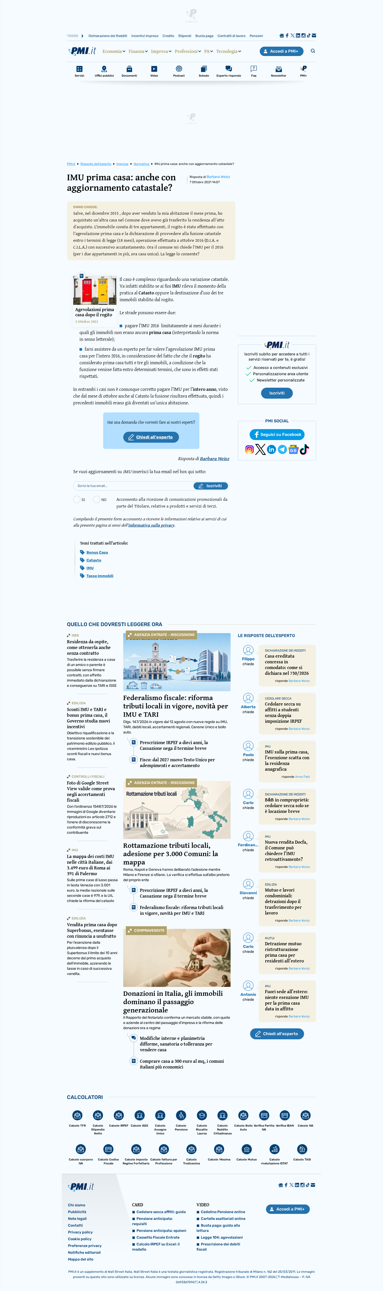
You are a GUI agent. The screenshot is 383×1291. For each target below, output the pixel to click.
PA (206, 51)
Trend (72, 36)
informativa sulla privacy (151, 525)
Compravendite (149, 930)
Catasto (94, 560)
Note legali (77, 1218)
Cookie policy (79, 1239)
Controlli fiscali (88, 777)
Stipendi (184, 36)
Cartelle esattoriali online (223, 1218)
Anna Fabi (302, 777)
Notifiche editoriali (84, 1252)
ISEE (75, 635)
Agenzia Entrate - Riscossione (164, 635)
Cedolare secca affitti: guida (161, 1212)
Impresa (159, 51)
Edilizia (79, 703)
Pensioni (256, 36)
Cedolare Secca (278, 698)
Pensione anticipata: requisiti (152, 1221)
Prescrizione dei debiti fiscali (218, 1247)
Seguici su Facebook (281, 434)
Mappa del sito (80, 1259)
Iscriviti (277, 393)
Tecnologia (227, 51)
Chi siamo (76, 1205)
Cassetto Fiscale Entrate (158, 1237)
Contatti (75, 1225)
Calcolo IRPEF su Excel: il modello (156, 1247)
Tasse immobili (100, 576)
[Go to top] (329, 1274)
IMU (90, 568)
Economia (112, 51)
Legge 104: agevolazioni (222, 1237)
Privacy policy (80, 1232)
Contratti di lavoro (231, 36)
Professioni (186, 51)
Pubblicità (77, 1212)
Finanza (136, 51)
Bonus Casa (97, 552)
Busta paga (204, 36)
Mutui (269, 938)
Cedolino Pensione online (223, 1212)
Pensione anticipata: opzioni (161, 1230)
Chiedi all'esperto (154, 437)
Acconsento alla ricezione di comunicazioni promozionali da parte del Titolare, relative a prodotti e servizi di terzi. (171, 502)
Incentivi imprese (144, 36)
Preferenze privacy (85, 1246)
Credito (168, 36)
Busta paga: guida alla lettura (218, 1228)
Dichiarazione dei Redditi (108, 36)
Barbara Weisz (218, 177)
